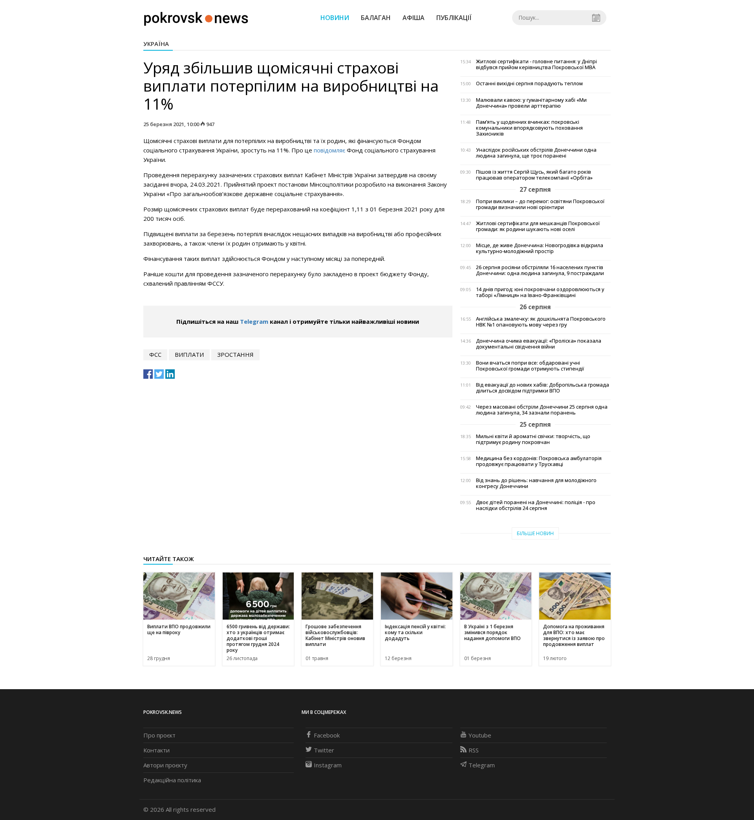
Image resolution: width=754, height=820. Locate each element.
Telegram (254, 321)
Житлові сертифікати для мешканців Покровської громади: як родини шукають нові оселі (538, 226)
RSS (474, 750)
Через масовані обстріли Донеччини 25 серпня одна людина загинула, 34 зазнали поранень (542, 410)
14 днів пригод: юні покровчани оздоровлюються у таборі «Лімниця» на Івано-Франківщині (540, 292)
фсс (155, 354)
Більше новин (535, 533)
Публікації (454, 17)
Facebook (327, 735)
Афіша (414, 17)
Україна (156, 44)
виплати (189, 354)
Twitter (324, 750)
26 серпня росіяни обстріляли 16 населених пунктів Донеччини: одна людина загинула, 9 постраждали (540, 270)
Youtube (480, 735)
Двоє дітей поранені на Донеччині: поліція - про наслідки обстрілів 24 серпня (535, 505)
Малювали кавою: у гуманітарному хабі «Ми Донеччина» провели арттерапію (531, 103)
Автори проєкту (165, 765)
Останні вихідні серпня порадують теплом (529, 83)
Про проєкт (159, 735)
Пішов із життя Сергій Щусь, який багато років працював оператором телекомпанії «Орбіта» (534, 175)
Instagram (328, 765)
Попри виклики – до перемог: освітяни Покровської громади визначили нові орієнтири (540, 204)
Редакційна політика (172, 780)
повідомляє (329, 150)
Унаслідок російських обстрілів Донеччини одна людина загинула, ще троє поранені (536, 153)
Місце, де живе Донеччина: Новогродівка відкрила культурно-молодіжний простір (539, 248)
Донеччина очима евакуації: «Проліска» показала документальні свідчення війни (538, 344)
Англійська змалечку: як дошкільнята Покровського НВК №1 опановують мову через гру (541, 322)
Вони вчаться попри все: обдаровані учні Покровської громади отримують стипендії (530, 366)
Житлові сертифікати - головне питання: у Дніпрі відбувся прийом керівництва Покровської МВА (536, 64)
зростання (235, 354)
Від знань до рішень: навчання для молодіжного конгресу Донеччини (536, 483)
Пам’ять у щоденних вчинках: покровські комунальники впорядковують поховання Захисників (529, 128)
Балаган (376, 17)
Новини (334, 17)
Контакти (156, 750)
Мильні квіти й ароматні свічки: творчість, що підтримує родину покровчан (533, 439)
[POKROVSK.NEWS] (196, 17)
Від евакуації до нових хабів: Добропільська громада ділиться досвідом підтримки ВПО (542, 388)
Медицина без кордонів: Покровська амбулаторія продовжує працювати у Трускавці (539, 461)
